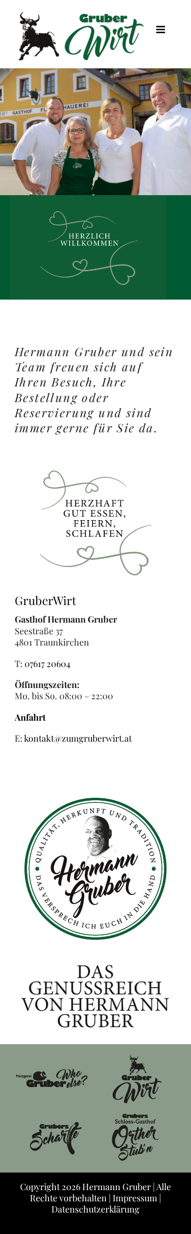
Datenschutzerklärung (95, 1209)
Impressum (135, 1198)
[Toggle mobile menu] (161, 29)
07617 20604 (47, 663)
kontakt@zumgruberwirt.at (78, 738)
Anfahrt (30, 717)
